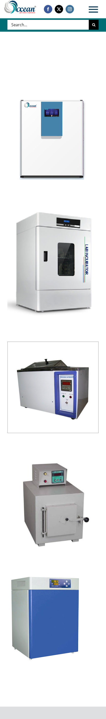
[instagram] (70, 9)
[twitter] (59, 9)
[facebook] (48, 9)
